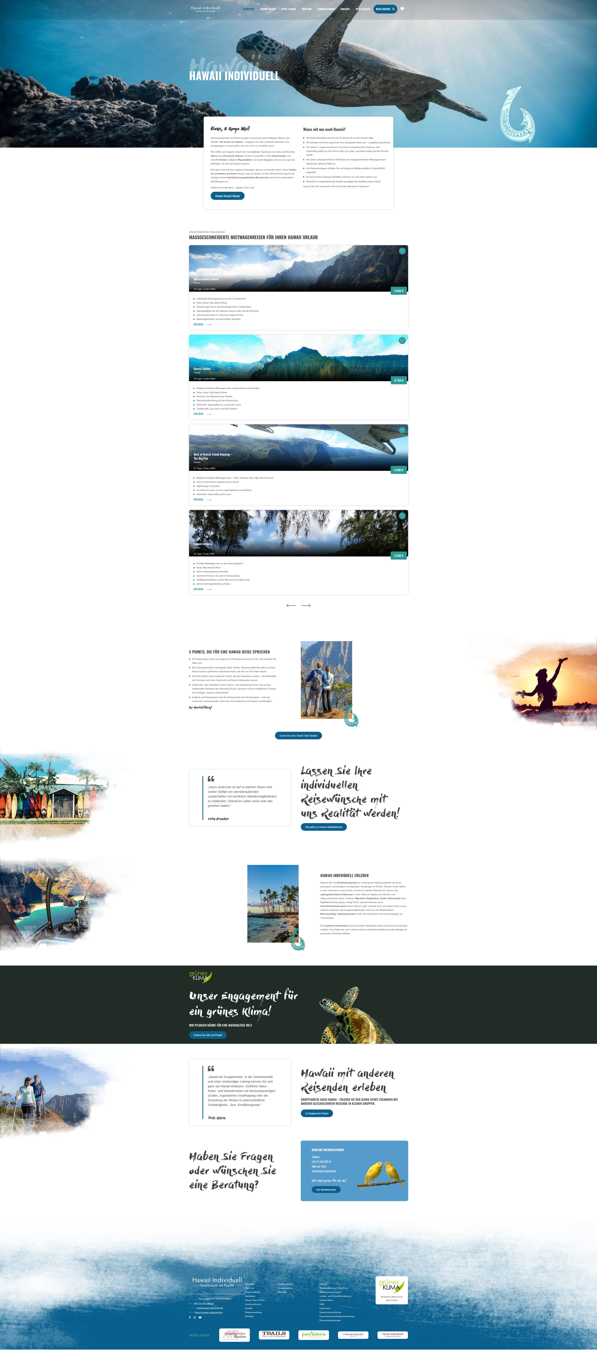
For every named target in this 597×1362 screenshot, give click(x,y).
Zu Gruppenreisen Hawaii (316, 1113)
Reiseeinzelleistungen (330, 1320)
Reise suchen (383, 9)
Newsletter (250, 1296)
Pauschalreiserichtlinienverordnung (336, 1316)
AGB (321, 1304)
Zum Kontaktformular (326, 1189)
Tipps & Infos (288, 9)
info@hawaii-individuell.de (324, 1171)
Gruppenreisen (285, 1288)
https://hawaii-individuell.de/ (209, 1312)
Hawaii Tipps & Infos (255, 1300)
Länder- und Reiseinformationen (335, 1296)
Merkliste (249, 1316)
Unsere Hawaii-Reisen (227, 195)
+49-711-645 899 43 (321, 1161)
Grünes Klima (326, 1300)
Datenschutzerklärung (330, 1312)
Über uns (249, 1288)
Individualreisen (285, 1284)
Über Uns (307, 9)
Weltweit (282, 1292)
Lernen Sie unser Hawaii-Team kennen (298, 735)
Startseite (248, 9)
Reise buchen (363, 9)
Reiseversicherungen (329, 1292)
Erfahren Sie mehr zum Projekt (208, 1035)
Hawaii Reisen (267, 9)
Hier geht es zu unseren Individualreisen (323, 827)
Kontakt (345, 9)
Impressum (325, 1308)
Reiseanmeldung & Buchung (333, 1288)
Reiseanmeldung (253, 1312)
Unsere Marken (252, 1292)
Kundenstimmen (326, 9)
